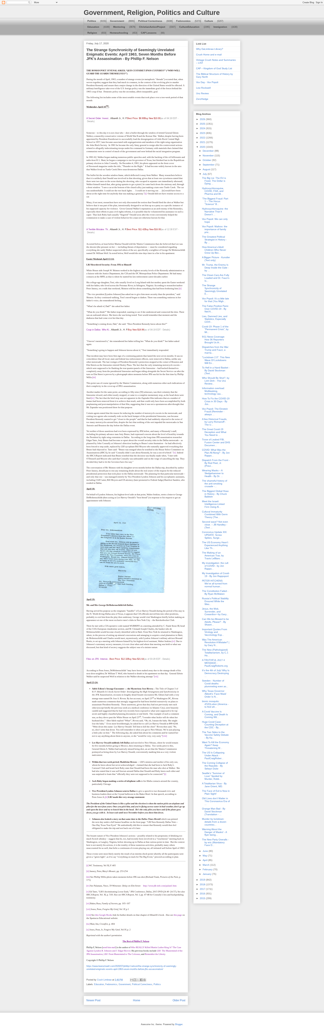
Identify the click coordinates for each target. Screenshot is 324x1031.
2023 (203, 133)
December (208, 150)
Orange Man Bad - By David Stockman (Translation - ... (213, 811)
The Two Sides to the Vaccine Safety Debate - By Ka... (215, 735)
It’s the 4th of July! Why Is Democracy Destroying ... (215, 673)
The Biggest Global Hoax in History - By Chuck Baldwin (215, 494)
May (205, 855)
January (207, 874)
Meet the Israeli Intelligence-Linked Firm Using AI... (213, 504)
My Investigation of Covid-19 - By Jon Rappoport (216, 574)
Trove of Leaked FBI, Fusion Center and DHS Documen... (216, 442)
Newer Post (93, 1000)
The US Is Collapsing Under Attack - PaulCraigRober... (213, 755)
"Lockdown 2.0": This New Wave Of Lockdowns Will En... (216, 360)
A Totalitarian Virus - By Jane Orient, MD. (214, 785)
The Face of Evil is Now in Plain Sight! (216, 792)
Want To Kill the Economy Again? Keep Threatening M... (215, 745)
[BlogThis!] (135, 980)
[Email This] (131, 980)
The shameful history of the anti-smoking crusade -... (214, 483)
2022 (203, 137)
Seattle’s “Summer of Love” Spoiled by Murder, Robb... (213, 776)
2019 (203, 879)
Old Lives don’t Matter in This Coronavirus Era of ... (216, 801)
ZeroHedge (202, 99)
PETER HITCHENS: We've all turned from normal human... (214, 583)
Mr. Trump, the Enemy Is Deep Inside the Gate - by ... (215, 267)
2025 (203, 123)
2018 (203, 884)
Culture (209, 21)
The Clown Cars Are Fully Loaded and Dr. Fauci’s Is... (215, 278)
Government (117, 21)
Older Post (179, 1000)
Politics (91, 21)
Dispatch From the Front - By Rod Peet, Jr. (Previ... (216, 463)
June (206, 851)
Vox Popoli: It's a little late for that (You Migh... (215, 300)
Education (93, 26)
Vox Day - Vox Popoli (207, 82)
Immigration (220, 26)
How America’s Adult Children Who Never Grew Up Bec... (214, 250)
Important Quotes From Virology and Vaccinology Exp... (214, 632)
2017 (203, 889)
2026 (203, 119)
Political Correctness (150, 21)
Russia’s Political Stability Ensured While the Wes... (215, 601)
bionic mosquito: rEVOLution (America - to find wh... (215, 704)
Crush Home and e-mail (209, 54)
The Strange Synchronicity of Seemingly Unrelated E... (214, 289)
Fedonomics (183, 21)
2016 (203, 893)
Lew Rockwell (203, 87)
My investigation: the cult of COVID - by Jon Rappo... (215, 566)
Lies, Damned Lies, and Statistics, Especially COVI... (214, 319)
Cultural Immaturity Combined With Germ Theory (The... (215, 514)
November (208, 155)
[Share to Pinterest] (144, 980)
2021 (203, 142)
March (206, 865)
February (208, 869)
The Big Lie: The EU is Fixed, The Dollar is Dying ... (214, 181)
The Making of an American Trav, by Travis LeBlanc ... (213, 555)
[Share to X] (138, 980)
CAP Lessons (148, 32)
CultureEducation (189, 26)
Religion (92, 32)
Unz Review (202, 93)
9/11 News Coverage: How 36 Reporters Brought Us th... (213, 339)
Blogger (178, 1024)
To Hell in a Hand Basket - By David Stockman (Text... (216, 370)
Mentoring (119, 26)
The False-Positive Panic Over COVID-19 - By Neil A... (215, 309)
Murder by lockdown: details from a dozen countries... (214, 822)
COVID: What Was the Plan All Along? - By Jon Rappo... (216, 452)
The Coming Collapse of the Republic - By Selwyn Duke (215, 766)
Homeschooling (119, 32)
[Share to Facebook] (141, 980)
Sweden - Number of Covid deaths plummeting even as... (215, 683)
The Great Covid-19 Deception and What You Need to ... (214, 432)
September (209, 164)
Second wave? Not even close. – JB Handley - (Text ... (215, 524)
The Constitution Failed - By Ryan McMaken (215, 592)
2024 (203, 128)
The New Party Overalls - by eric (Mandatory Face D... (215, 842)
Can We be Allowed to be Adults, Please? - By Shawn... (215, 622)
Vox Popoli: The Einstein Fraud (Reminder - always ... (215, 411)
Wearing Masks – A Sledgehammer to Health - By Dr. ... (213, 473)
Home (136, 1000)
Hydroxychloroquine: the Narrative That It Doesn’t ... (215, 211)
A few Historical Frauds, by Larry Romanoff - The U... (214, 422)
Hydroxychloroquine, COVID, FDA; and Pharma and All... (213, 191)
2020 (203, 147)
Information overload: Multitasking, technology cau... (213, 391)
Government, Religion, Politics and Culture (152, 12)
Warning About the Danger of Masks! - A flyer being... (214, 832)
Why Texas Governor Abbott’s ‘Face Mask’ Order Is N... (214, 694)
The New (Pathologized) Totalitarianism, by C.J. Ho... (215, 652)
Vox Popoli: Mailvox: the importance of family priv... (214, 229)
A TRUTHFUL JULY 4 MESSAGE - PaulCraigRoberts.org (215, 663)
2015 (203, 898)
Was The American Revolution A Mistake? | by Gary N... (215, 642)
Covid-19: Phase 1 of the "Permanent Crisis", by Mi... (215, 329)
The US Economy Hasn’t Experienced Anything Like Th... (215, 545)
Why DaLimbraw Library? (209, 49)
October (207, 160)
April (205, 860)
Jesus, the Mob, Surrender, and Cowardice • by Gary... (215, 611)
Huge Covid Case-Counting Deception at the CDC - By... (215, 724)
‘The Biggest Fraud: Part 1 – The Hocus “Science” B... (215, 201)
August (207, 169)
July (205, 174)
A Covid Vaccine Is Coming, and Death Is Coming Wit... (215, 714)
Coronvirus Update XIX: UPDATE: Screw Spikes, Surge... (214, 535)
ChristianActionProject (152, 26)
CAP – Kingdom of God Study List (214, 68)
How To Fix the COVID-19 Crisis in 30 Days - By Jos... (216, 401)
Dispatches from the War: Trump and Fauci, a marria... (215, 350)
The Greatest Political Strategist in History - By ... (214, 239)
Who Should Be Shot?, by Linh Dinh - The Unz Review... (215, 381)
